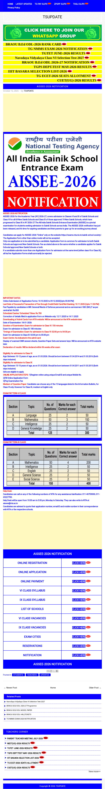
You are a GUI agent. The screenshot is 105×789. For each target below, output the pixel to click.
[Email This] (48, 671)
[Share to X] (54, 671)
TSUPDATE (52, 17)
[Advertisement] (52, 113)
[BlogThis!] (51, 671)
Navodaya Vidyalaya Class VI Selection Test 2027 (26, 702)
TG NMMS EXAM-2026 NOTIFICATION (21, 719)
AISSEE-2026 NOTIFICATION (52, 86)
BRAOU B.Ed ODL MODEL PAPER (19, 710)
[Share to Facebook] (57, 671)
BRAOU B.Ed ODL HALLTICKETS (19, 714)
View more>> (94, 771)
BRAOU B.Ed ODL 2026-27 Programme (22, 706)
